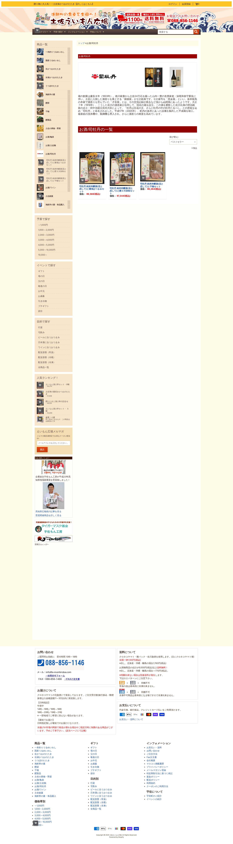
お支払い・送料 (154, 747)
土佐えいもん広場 (115, 835)
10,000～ (42, 254)
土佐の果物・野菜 (43, 776)
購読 (42, 449)
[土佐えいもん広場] (74, 25)
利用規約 (151, 783)
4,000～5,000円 (46, 244)
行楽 (40, 327)
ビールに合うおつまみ (49, 337)
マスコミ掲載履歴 (155, 763)
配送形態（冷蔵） (46, 357)
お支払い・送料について (131, 719)
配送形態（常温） (46, 352)
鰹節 (37, 767)
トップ (81, 43)
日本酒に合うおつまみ (49, 342)
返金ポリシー (153, 776)
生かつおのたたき (43, 754)
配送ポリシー (153, 779)
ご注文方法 (152, 754)
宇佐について (97, 32)
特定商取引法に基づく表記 (159, 773)
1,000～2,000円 (46, 229)
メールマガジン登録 (156, 770)
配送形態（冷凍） (46, 362)
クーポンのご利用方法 (157, 786)
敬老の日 (42, 286)
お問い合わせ (153, 750)
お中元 (41, 291)
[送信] (196, 31)
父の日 (41, 281)
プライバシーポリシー (157, 767)
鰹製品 (38, 773)
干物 (37, 770)
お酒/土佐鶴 (40, 783)
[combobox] (176, 31)
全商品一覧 (43, 367)
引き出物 (42, 301)
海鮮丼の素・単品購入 (45, 796)
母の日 (41, 276)
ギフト (41, 271)
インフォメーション (78, 32)
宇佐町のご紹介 (154, 796)
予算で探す (59, 32)
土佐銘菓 (39, 792)
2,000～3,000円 (46, 234)
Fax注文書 (152, 757)
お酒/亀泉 (39, 779)
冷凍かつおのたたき (44, 757)
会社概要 (151, 760)
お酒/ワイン (40, 789)
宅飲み (41, 332)
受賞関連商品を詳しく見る (48, 515)
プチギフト (43, 306)
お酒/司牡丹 (40, 786)
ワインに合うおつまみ (49, 347)
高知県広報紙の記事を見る (48, 511)
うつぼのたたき (42, 760)
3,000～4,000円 (46, 239)
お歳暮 (41, 296)
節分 (40, 311)
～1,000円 (43, 224)
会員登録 (186, 4)
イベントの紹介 (154, 799)
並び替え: (174, 137)
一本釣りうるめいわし (45, 747)
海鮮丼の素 (40, 763)
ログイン (173, 4)
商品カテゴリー (43, 32)
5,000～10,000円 (46, 249)
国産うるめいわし (43, 750)
